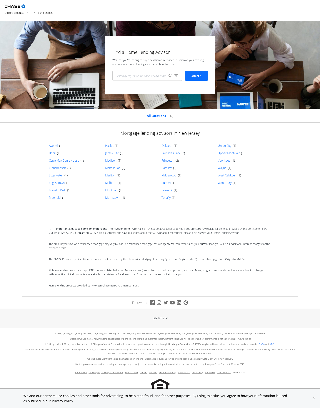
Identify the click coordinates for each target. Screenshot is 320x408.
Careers (143, 372)
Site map (153, 372)
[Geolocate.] (169, 76)
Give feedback (224, 372)
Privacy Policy (62, 401)
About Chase (81, 372)
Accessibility (197, 372)
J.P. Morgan (94, 372)
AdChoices (210, 372)
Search (196, 76)
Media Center (131, 372)
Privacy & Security (167, 372)
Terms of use (184, 372)
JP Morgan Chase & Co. (112, 372)
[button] (314, 398)
